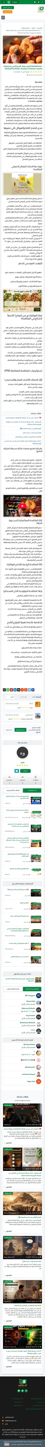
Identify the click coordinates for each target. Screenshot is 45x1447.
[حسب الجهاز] (8, 2)
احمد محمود (8, 908)
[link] (23, 765)
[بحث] (3, 17)
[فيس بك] (42, 2)
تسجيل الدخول (20, 730)
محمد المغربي (29, 715)
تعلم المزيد (13, 1444)
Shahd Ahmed (8, 1169)
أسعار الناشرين (37, 1405)
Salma (6, 874)
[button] (4, 689)
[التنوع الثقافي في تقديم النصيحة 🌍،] (22, 1203)
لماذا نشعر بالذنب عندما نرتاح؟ (32, 433)
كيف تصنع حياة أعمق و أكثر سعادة (19, 916)
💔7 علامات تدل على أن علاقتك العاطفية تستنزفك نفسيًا (23, 418)
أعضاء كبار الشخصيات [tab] (13, 989)
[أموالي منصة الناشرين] (40, 9)
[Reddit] (25, 689)
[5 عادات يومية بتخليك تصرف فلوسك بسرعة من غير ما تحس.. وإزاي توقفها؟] (22, 1337)
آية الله (31, 703)
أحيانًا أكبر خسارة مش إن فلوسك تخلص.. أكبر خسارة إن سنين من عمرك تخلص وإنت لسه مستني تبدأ (17, 840)
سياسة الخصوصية (36, 1398)
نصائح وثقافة (26, 28)
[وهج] (22, 752)
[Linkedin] (15, 689)
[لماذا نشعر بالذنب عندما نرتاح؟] (22, 1247)
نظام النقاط (17, 1405)
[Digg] (18, 689)
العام (33, 28)
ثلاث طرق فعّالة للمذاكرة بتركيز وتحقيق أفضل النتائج (18, 855)
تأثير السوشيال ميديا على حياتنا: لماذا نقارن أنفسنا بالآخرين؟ (17, 797)
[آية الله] (37, 704)
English (14, 2)
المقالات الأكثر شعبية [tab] (12, 790)
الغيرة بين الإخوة (24, 903)
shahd (6, 921)
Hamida (7, 895)
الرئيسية (39, 28)
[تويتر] (38, 2)
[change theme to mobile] (4, 2)
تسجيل (8, 730)
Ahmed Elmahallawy (10, 1213)
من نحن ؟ (39, 1402)
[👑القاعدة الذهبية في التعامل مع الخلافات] (22, 1291)
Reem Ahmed (8, 949)
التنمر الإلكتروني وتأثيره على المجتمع (19, 868)
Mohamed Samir (9, 831)
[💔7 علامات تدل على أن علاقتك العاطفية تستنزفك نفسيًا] (22, 1115)
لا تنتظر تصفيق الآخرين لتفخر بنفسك (19, 943)
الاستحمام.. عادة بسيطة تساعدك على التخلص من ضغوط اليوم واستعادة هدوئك (23, 423)
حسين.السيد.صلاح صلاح (11, 817)
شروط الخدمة (16, 1398)
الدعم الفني (17, 1402)
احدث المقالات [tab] (32, 790)
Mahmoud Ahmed (9, 935)
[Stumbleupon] (22, 689)
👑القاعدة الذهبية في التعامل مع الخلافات (28, 437)
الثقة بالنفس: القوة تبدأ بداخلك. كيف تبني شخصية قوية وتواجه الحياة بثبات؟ (18, 929)
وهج (15, 974)
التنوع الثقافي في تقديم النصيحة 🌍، (30, 428)
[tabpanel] (22, 1013)
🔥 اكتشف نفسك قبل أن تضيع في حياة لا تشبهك (17, 811)
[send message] (16, 771)
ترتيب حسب (23, 697)
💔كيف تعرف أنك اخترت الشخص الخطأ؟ (18, 889)
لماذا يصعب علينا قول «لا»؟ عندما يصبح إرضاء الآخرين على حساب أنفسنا (18, 825)
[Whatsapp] (8, 689)
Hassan (7, 861)
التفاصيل (9, 1143)
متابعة (25, 771)
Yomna (7, 803)
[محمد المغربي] (37, 715)
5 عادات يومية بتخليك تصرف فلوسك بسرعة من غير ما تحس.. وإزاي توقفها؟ (22, 442)
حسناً (6, 1444)
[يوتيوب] (34, 2)
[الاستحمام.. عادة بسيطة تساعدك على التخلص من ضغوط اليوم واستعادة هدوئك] (22, 1159)
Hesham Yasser (9, 847)
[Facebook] (32, 689)
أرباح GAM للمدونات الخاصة (33, 1409)
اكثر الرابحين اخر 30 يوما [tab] (32, 989)
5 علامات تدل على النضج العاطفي (20, 956)
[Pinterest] (11, 689)
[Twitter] (29, 689)
